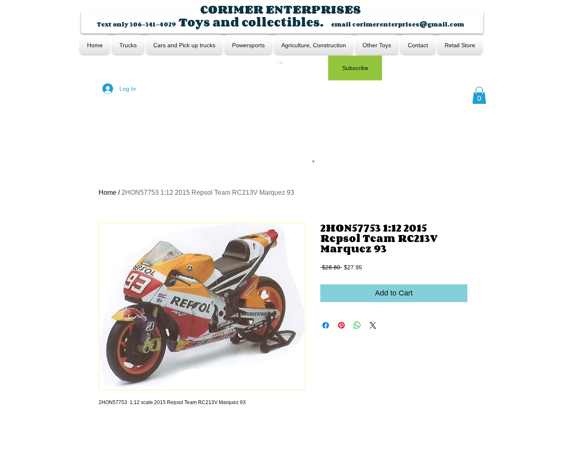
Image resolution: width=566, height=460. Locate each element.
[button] (479, 95)
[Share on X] (373, 325)
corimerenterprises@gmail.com (408, 24)
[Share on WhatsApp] (357, 325)
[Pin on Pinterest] (341, 325)
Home (107, 192)
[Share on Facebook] (326, 325)
